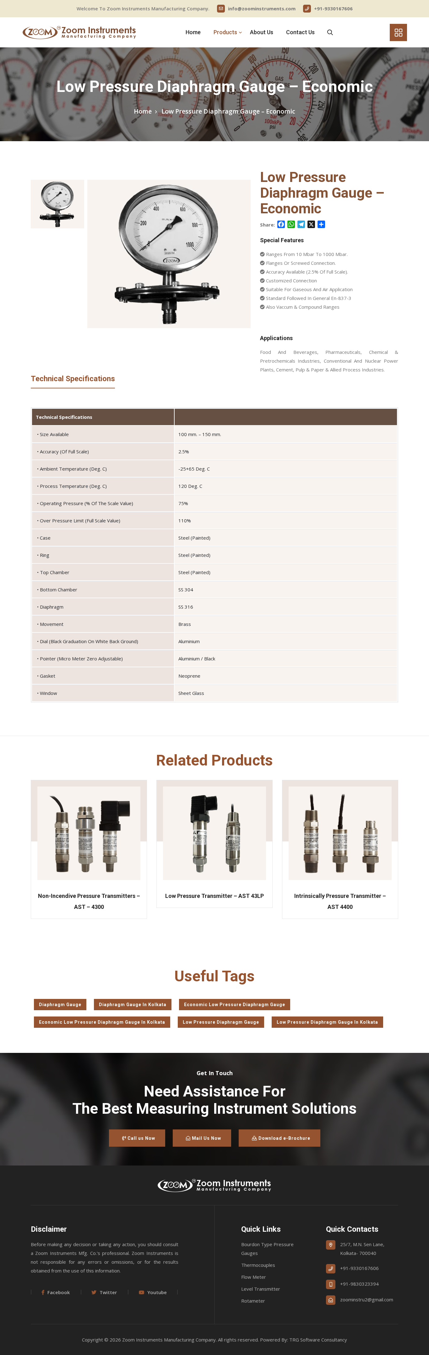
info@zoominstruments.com (262, 8)
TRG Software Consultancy (318, 1339)
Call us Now (140, 1138)
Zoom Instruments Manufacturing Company (169, 1339)
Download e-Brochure (283, 1138)
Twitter (108, 1292)
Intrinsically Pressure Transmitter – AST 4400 (340, 901)
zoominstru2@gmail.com (366, 1299)
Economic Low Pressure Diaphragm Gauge (234, 1004)
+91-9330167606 (333, 8)
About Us (261, 32)
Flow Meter (253, 1277)
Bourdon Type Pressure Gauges (267, 1248)
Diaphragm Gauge (60, 1004)
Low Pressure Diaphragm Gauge (221, 1022)
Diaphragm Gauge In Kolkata (132, 1004)
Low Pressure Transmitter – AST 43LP (214, 896)
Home (193, 32)
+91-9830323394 (359, 1284)
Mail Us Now (206, 1138)
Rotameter (253, 1301)
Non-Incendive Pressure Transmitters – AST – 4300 (89, 901)
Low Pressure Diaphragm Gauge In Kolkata (327, 1022)
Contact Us (300, 32)
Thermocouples (258, 1265)
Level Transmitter (260, 1289)
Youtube (157, 1292)
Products (225, 32)
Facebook (58, 1292)
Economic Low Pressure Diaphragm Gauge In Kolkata (102, 1022)
